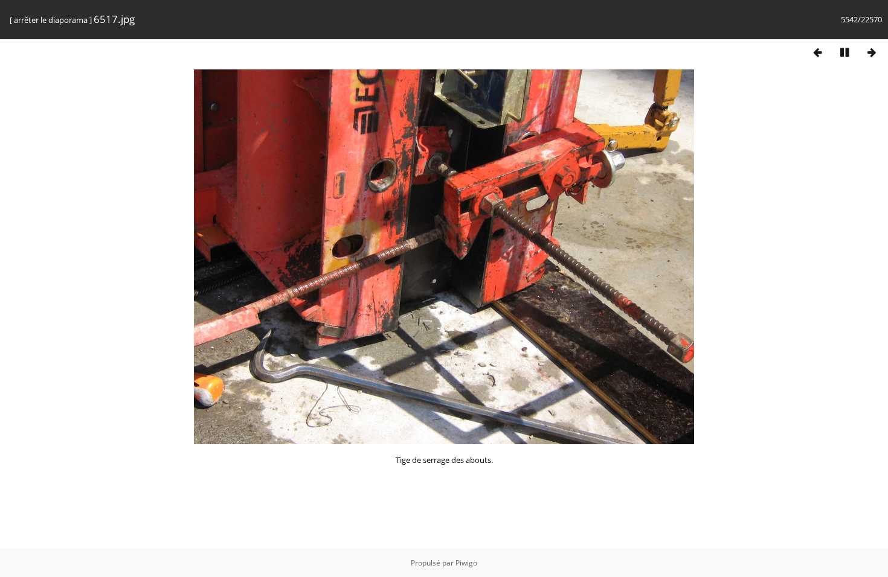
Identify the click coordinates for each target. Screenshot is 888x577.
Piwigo (466, 563)
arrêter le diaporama (51, 19)
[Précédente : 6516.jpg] (817, 52)
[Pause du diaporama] (844, 52)
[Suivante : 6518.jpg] (871, 52)
